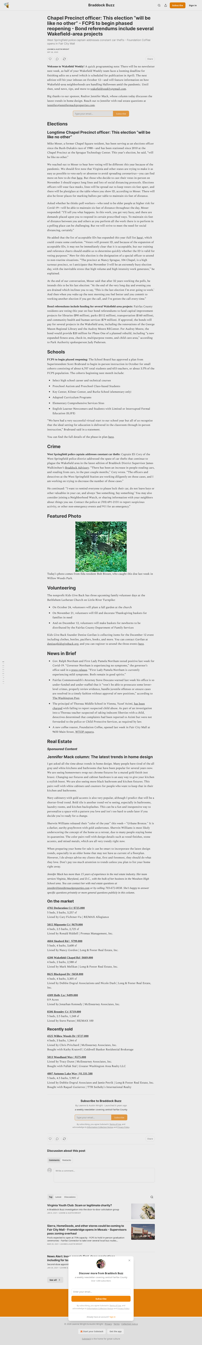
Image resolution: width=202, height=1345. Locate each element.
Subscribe (101, 1298)
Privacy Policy (123, 1308)
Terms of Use (115, 1305)
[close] (129, 1260)
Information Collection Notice (100, 1308)
